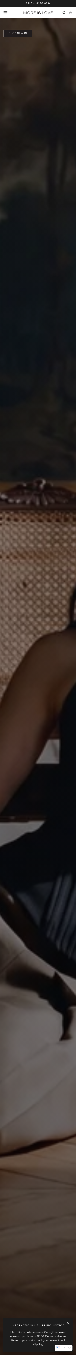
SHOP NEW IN (18, 33)
